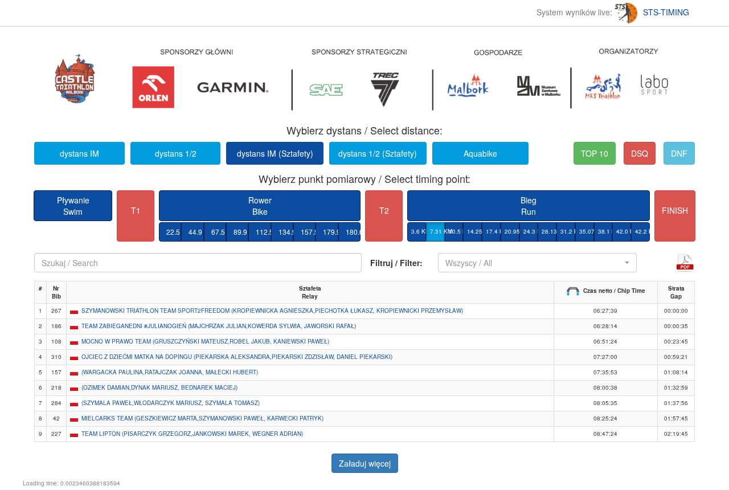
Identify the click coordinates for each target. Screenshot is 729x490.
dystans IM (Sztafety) (275, 153)
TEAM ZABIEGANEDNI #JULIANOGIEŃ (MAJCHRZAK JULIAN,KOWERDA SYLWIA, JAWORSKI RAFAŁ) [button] (218, 326)
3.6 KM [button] (418, 231)
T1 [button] (136, 210)
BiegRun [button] (528, 205)
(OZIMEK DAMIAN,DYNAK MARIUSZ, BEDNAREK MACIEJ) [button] (159, 387)
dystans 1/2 (175, 153)
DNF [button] (679, 153)
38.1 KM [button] (605, 231)
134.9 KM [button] (286, 231)
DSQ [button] (639, 153)
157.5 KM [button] (308, 231)
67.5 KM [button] (218, 231)
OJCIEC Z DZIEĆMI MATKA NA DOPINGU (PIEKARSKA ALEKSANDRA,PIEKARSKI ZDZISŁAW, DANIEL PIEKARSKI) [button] (236, 357)
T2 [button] (384, 210)
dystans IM (79, 153)
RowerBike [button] (260, 205)
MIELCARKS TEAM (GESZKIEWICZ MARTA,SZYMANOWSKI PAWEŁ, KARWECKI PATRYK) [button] (202, 418)
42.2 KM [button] (642, 231)
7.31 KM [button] (437, 231)
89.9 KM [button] (241, 231)
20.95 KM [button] (512, 231)
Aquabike (480, 153)
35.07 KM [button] (586, 231)
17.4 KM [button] (493, 231)
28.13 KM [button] (549, 231)
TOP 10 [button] (594, 153)
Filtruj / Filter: (396, 262)
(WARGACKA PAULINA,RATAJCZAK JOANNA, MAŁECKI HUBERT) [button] (169, 372)
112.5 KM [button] (263, 231)
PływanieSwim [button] (73, 205)
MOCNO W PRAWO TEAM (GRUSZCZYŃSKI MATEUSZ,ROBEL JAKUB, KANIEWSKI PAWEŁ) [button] (205, 341)
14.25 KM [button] (474, 231)
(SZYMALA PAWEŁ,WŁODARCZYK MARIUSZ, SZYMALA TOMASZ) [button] (170, 403)
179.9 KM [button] (330, 231)
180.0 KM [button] (353, 231)
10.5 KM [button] (456, 231)
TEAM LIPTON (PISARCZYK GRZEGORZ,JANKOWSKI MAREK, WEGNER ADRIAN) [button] (192, 434)
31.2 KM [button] (567, 231)
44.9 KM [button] (196, 231)
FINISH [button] (675, 210)
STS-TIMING (666, 12)
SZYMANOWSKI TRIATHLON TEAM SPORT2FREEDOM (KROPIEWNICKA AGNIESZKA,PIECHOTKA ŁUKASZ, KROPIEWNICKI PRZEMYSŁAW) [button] (272, 311)
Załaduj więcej (365, 463)
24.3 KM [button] (530, 231)
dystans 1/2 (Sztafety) (377, 153)
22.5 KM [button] (173, 231)
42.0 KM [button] (623, 231)
